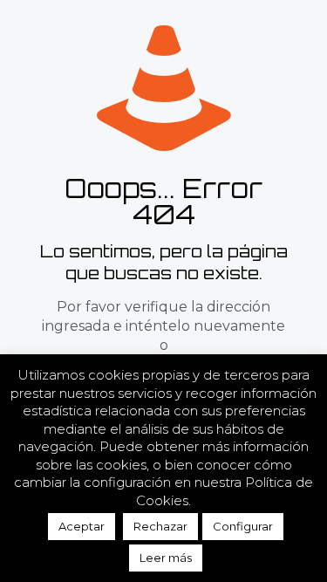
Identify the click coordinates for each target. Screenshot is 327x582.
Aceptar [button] (81, 526)
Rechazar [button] (160, 526)
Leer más (166, 558)
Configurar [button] (243, 526)
